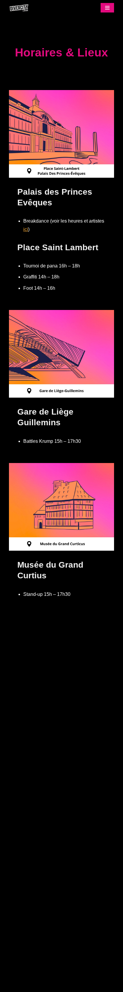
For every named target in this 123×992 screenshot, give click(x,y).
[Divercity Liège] (21, 8)
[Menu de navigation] (107, 7)
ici (25, 229)
